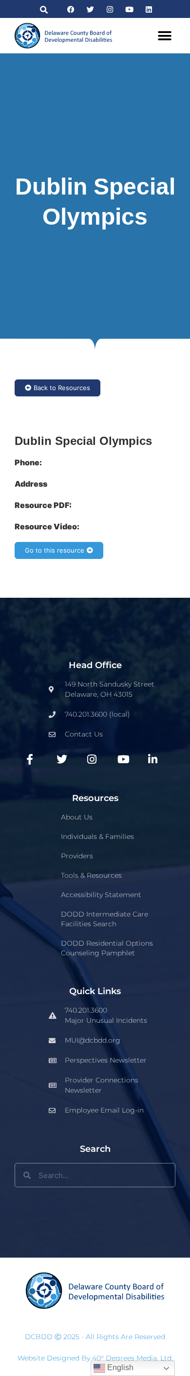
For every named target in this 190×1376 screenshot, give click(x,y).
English (119, 1367)
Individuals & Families (97, 836)
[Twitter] (90, 9)
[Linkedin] (148, 9)
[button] (44, 9)
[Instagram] (110, 9)
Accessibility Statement (101, 894)
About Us (77, 817)
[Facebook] (71, 9)
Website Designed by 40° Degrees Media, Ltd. (95, 1358)
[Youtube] (129, 9)
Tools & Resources (91, 875)
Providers (77, 856)
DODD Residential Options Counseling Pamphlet (107, 948)
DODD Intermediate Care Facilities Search (104, 919)
